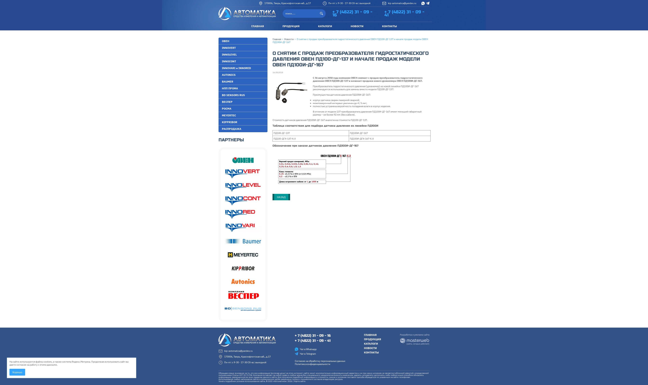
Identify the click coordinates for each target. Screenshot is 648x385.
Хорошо (17, 372)
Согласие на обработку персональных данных (320, 361)
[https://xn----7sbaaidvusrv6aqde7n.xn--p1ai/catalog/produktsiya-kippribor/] (243, 268)
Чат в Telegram (308, 353)
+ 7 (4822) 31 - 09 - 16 (352, 13)
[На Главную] (247, 13)
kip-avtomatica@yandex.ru (402, 3)
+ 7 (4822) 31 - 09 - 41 (404, 13)
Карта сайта (299, 381)
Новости (289, 39)
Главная (277, 39)
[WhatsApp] (423, 3)
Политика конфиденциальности (312, 364)
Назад (281, 197)
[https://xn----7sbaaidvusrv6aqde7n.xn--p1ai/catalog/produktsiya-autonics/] (243, 282)
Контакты (371, 352)
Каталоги (371, 343)
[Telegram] (427, 3)
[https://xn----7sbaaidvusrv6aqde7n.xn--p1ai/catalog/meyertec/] (243, 255)
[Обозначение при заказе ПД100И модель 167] (315, 168)
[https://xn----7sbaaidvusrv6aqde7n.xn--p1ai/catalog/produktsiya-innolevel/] (243, 187)
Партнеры (231, 140)
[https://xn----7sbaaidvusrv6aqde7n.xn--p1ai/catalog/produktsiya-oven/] (243, 160)
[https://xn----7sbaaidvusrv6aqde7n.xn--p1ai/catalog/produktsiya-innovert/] (243, 174)
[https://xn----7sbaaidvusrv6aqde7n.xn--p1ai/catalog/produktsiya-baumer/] (243, 241)
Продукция (372, 339)
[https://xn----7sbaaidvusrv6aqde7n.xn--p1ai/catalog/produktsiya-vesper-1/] (243, 295)
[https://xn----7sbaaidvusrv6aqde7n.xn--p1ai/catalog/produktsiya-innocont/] (243, 201)
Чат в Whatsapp (308, 349)
